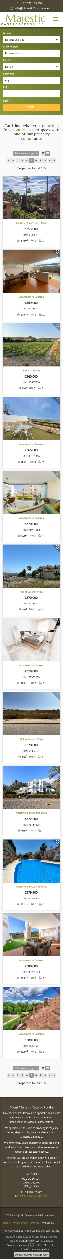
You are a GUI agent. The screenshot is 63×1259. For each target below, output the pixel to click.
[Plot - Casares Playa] (31, 566)
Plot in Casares (31, 370)
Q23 (57, 1222)
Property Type (10, 46)
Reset (6, 100)
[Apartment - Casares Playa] (31, 197)
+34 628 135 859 (31, 3)
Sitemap (34, 1222)
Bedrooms (8, 73)
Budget (7, 60)
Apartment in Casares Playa (31, 223)
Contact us (21, 130)
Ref (5, 87)
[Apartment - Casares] (31, 271)
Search (31, 107)
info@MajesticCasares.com (32, 8)
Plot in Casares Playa (31, 591)
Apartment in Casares (31, 296)
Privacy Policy (20, 1222)
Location (7, 33)
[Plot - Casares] (31, 345)
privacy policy (41, 1249)
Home (6, 1222)
